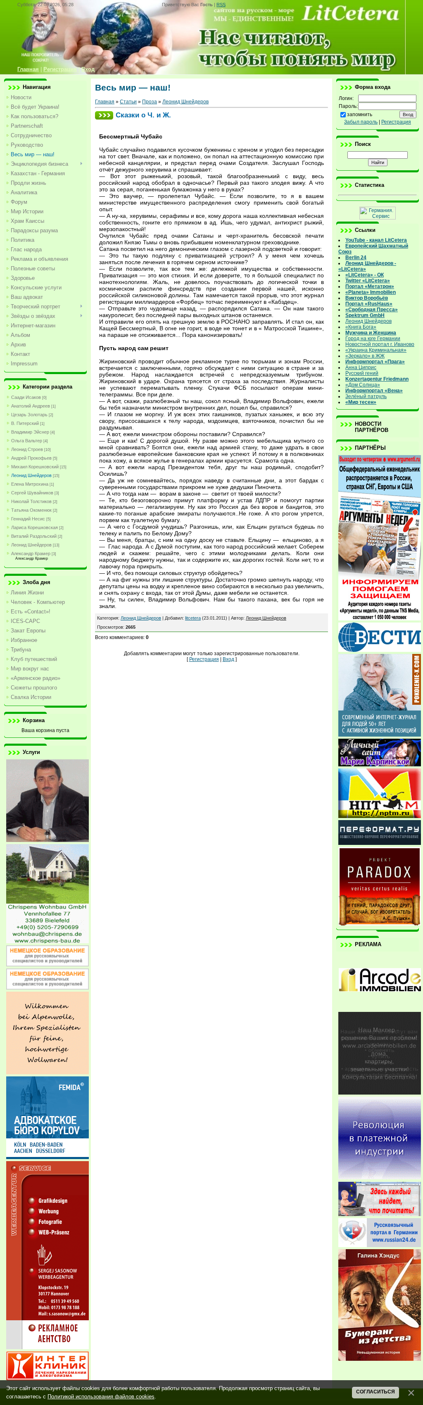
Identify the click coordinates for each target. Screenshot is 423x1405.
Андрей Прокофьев (31, 458)
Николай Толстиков (31, 501)
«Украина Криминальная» (375, 350)
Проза (149, 102)
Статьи (128, 102)
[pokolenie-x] (379, 735)
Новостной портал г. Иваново (379, 344)
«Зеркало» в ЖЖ (365, 356)
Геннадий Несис (28, 518)
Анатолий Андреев (30, 405)
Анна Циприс (360, 367)
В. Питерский (25, 423)
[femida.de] (47, 1157)
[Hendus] (379, 1359)
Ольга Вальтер (26, 440)
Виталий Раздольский (34, 536)
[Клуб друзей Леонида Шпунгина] (379, 1178)
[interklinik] (47, 1378)
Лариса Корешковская (34, 527)
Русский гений (361, 373)
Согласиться (375, 1392)
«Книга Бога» (360, 327)
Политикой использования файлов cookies (101, 1396)
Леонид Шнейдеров (31, 475)
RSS (221, 4)
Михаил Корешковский (35, 466)
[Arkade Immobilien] (379, 1008)
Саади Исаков (26, 397)
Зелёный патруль (366, 396)
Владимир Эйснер (30, 431)
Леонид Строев (27, 449)
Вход (228, 659)
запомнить (359, 114)
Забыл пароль (361, 122)
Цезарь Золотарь (29, 414)
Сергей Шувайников (32, 492)
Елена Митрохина (29, 484)
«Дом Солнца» (362, 385)
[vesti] (379, 650)
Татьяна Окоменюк (31, 510)
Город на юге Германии (372, 338)
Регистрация (204, 659)
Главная (104, 102)
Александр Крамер (30, 553)
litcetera (193, 617)
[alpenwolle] (47, 1073)
